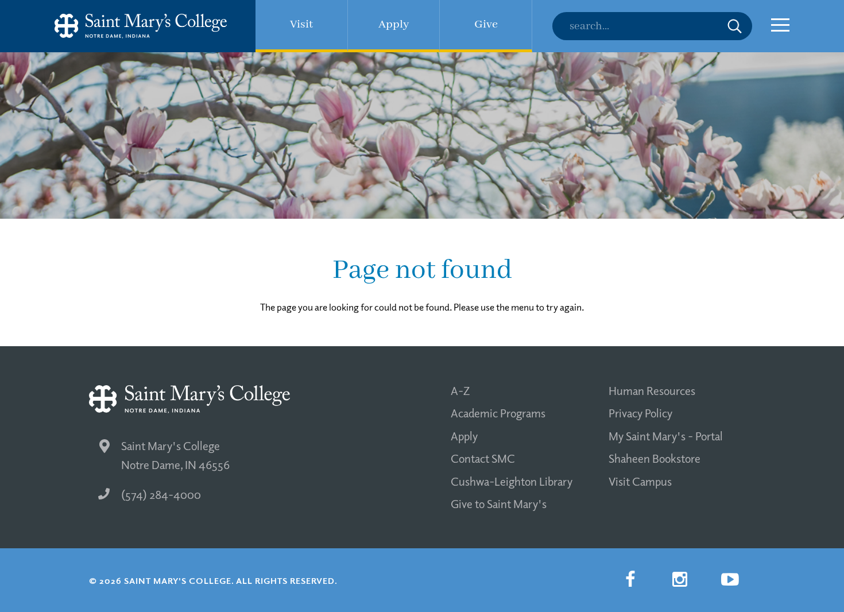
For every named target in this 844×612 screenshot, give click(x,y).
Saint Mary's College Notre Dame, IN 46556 (175, 455)
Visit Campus (640, 481)
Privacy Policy (640, 412)
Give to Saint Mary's (499, 503)
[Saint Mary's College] (141, 26)
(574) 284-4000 (161, 494)
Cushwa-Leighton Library (511, 481)
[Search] (652, 26)
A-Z (460, 390)
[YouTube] (730, 579)
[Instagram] (680, 579)
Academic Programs (498, 412)
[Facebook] (630, 579)
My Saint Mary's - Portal (666, 435)
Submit (734, 26)
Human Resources (652, 390)
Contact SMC (483, 458)
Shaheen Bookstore (654, 458)
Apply (464, 435)
